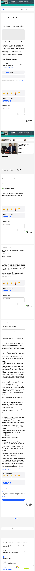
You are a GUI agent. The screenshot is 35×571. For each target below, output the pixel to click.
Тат (26, 9)
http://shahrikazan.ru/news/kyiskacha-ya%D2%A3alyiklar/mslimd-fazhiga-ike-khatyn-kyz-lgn (13, 199)
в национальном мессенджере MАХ (9, 76)
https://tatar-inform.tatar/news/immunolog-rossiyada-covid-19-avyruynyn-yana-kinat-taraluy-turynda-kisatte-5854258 (13, 67)
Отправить (21, 114)
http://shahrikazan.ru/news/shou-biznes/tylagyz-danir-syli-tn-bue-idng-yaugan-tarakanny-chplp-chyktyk (12, 469)
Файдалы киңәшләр (6, 247)
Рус (22, 9)
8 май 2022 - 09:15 (4, 253)
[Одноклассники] (6, 101)
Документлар (14, 528)
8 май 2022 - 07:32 (4, 328)
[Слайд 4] (18, 154)
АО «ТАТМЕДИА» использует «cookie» (8, 567)
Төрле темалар (20, 528)
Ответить (3, 496)
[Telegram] (8, 101)
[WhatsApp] (10, 101)
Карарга (26, 568)
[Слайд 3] (17, 154)
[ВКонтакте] (4, 101)
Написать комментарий (13, 499)
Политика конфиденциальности (7, 569)
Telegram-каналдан (21, 80)
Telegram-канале (6, 72)
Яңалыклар (5, 322)
